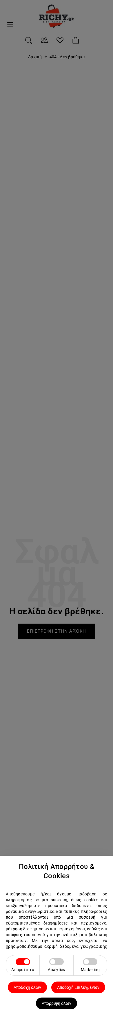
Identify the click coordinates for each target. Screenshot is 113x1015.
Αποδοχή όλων (27, 987)
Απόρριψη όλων (56, 1003)
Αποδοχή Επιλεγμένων (78, 987)
